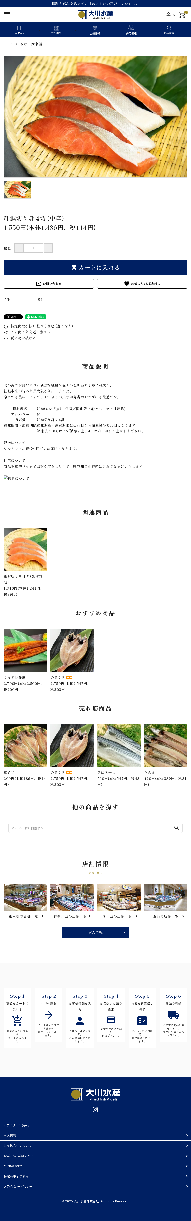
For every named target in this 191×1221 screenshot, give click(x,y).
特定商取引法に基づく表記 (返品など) (38, 325)
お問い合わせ (49, 284)
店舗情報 (95, 33)
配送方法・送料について (20, 1156)
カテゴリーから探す (17, 1125)
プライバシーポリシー (18, 1186)
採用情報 (131, 33)
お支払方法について (17, 1145)
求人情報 (95, 932)
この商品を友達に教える (27, 331)
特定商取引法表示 (16, 1176)
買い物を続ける (20, 337)
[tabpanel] (95, 117)
